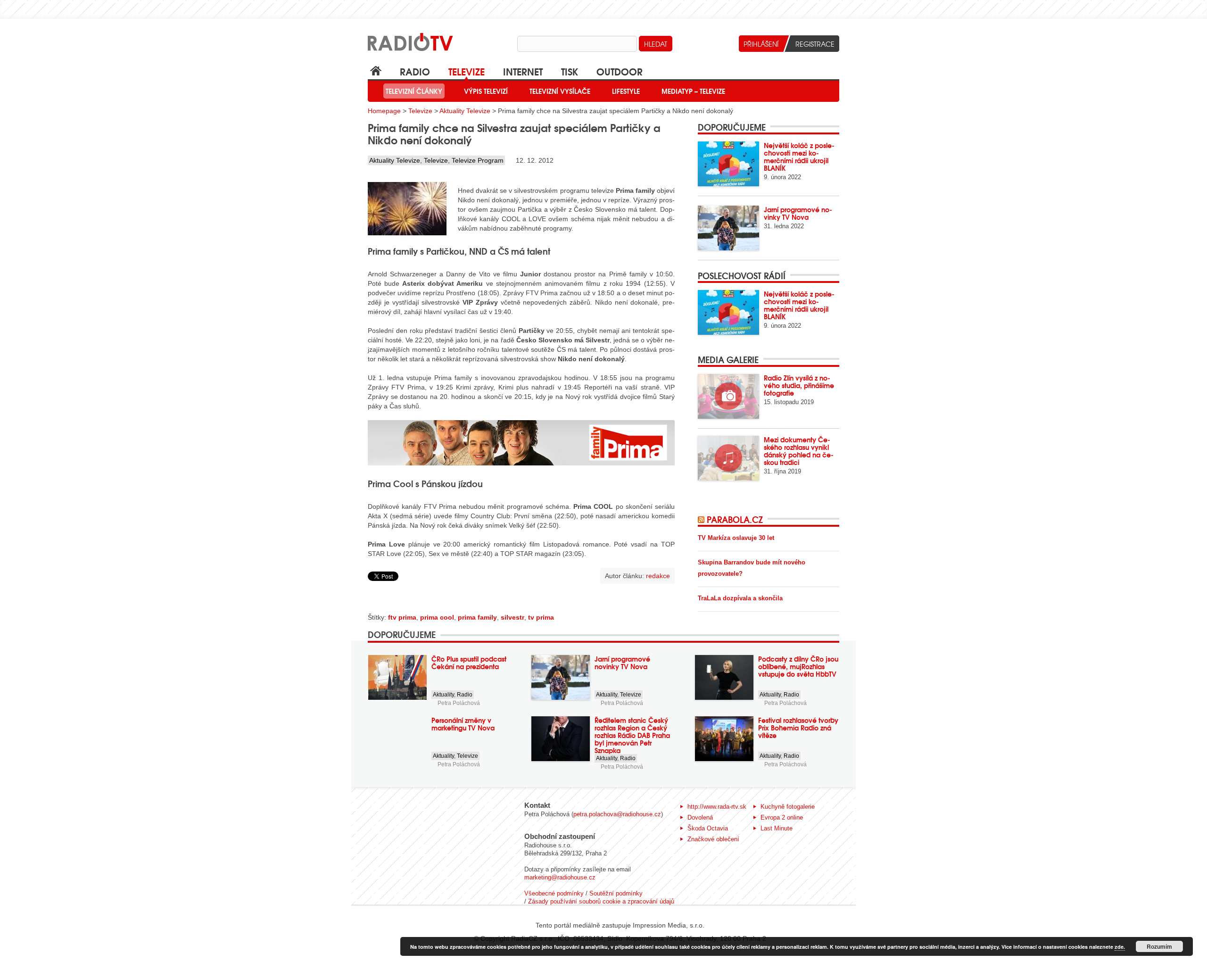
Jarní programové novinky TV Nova (798, 213)
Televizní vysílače (559, 91)
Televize (466, 71)
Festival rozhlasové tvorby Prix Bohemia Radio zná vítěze (798, 727)
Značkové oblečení (713, 839)
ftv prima (402, 617)
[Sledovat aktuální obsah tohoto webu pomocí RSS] (702, 519)
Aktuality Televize (464, 111)
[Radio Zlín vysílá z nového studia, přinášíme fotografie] (728, 396)
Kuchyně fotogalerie (788, 806)
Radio (415, 71)
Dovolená (700, 817)
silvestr (512, 617)
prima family (477, 617)
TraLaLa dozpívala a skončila (740, 598)
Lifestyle (626, 91)
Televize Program (478, 160)
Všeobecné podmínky (554, 893)
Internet (523, 71)
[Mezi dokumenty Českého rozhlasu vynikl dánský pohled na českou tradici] (728, 458)
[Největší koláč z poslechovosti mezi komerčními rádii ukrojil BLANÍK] (728, 163)
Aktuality (443, 694)
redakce (658, 576)
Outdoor (619, 71)
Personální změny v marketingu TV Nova (463, 724)
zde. (1120, 946)
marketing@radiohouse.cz (559, 877)
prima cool (437, 617)
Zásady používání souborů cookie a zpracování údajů (601, 901)
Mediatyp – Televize (693, 91)
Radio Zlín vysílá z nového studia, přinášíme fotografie (799, 385)
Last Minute (777, 828)
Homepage (384, 111)
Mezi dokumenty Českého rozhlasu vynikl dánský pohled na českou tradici (799, 450)
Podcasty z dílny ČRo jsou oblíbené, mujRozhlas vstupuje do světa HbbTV (798, 666)
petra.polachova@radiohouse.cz (617, 814)
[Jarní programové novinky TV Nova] (728, 228)
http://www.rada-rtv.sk (716, 806)
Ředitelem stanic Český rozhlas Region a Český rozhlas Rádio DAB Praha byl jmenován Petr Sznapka (632, 735)
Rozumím (1159, 946)
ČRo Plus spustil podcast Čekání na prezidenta (468, 663)
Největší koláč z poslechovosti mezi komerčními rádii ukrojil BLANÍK (799, 156)
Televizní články (414, 91)
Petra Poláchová (459, 703)
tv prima (541, 617)
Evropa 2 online (782, 817)
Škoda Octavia (707, 828)
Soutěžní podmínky (616, 893)
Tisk (569, 71)
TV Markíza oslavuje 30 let (736, 537)
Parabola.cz (735, 519)
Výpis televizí (486, 91)
